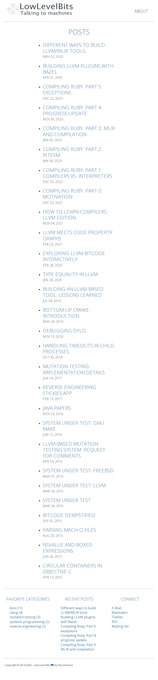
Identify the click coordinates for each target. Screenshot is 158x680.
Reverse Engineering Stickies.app (69, 390)
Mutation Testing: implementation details (74, 369)
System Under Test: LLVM (74, 485)
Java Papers (57, 408)
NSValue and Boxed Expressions (67, 547)
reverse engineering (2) (28, 626)
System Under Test (67, 500)
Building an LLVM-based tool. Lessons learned (73, 291)
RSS (114, 622)
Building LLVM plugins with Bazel (78, 68)
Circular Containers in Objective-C (72, 568)
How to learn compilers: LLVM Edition (75, 214)
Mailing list (120, 626)
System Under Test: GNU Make (73, 425)
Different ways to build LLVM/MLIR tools (74, 47)
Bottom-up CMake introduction (66, 312)
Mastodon (120, 612)
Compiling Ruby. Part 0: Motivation (72, 193)
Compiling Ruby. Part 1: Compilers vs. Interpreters (77, 173)
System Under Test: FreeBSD (78, 470)
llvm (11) (16, 608)
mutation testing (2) (25, 617)
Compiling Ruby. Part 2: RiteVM (72, 152)
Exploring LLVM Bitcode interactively (74, 256)
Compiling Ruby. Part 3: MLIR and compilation (79, 131)
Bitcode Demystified (69, 515)
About (141, 11)
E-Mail (116, 608)
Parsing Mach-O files (69, 529)
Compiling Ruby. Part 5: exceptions (72, 89)
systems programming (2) (29, 622)
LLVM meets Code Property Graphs (77, 235)
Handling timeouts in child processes (78, 348)
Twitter (117, 617)
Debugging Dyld (64, 330)
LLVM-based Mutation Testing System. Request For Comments (74, 449)
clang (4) (16, 612)
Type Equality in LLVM (70, 274)
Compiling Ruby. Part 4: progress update (72, 110)
